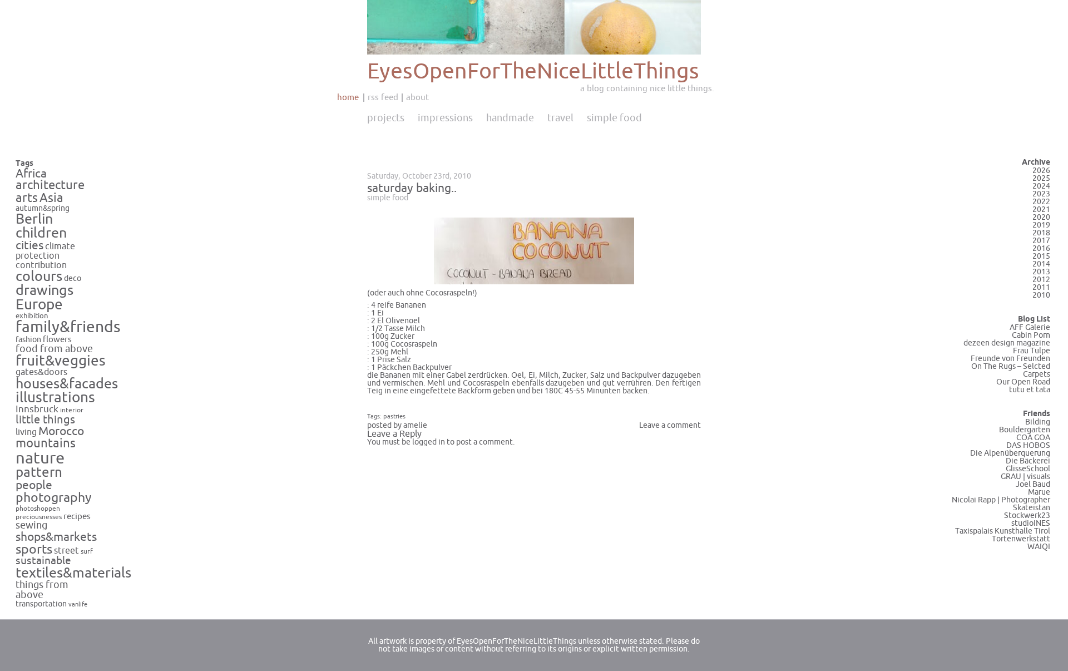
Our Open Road (1023, 382)
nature (40, 458)
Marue (1039, 492)
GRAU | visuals (1025, 476)
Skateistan (1031, 508)
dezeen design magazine (1006, 343)
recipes (77, 516)
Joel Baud (1033, 484)
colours (39, 276)
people (34, 485)
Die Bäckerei (1028, 461)
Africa (31, 173)
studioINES (1030, 523)
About (417, 97)
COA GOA (1033, 437)
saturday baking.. (412, 188)
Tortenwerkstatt (1021, 539)
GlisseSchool (1028, 469)
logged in (428, 442)
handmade (510, 118)
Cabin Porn (1031, 335)
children (41, 233)
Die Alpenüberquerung (1010, 453)
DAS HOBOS (1028, 445)
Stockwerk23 (1027, 515)
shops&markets (56, 537)
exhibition (32, 316)
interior (71, 410)
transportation (41, 604)
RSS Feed (383, 97)
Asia (51, 198)
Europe (39, 304)
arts (27, 198)
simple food (387, 198)
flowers (57, 339)
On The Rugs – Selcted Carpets (1010, 370)
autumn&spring (43, 208)
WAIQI (1038, 546)
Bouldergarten (1024, 430)
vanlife (77, 604)
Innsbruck (37, 409)
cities (29, 245)
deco (72, 278)
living (26, 432)
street (66, 550)
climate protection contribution (45, 255)
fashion (28, 340)
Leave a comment (670, 425)
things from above (42, 590)
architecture (50, 185)
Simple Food (614, 118)
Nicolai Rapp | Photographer (1001, 500)
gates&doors (41, 372)
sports (34, 549)
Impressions (445, 118)
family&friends (68, 327)
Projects (385, 118)
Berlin (34, 219)
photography (54, 498)
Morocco (61, 431)
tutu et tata (1029, 390)
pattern (39, 473)
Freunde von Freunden (1010, 358)
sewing (31, 525)
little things (45, 420)
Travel (560, 118)
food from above (54, 349)
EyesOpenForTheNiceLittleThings (533, 71)
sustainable (43, 560)
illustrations (55, 397)
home (348, 97)
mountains (46, 443)
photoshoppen (38, 508)
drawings (44, 290)
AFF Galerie (1030, 327)
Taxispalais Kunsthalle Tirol (1002, 531)
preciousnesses (39, 517)
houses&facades (67, 384)
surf (87, 551)
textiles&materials (73, 573)
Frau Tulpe (1031, 351)
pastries (394, 416)
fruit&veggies (61, 361)
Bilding (1037, 422)
